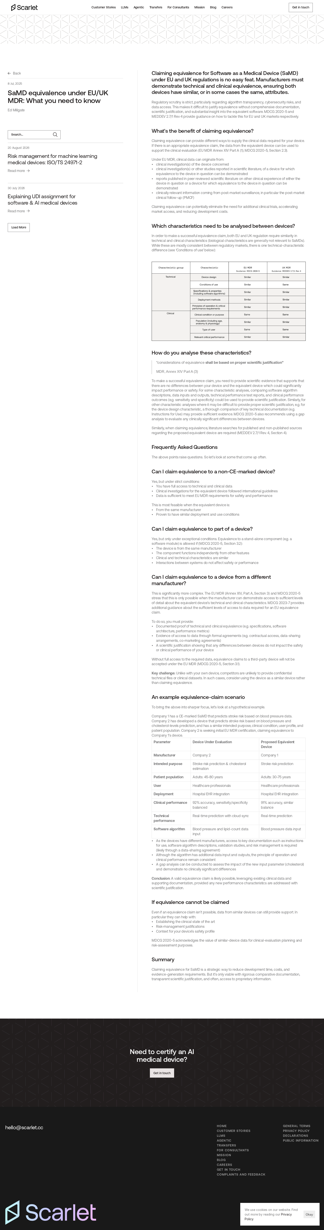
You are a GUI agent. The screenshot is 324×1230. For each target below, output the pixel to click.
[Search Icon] (34, 134)
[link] (14, 73)
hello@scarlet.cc (24, 1127)
